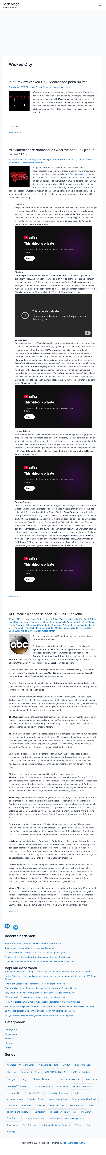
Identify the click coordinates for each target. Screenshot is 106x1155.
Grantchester (62, 1086)
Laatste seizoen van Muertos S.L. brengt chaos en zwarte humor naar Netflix (41, 961)
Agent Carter (37, 619)
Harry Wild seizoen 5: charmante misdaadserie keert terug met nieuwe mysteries (42, 1002)
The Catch (18, 628)
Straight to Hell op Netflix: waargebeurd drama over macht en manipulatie (39, 1015)
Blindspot (47, 159)
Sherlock (41, 1105)
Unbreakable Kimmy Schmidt (55, 1125)
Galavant (18, 622)
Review (30, 87)
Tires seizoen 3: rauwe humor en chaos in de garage (29, 948)
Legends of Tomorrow (58, 1093)
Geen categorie (12, 1034)
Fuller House (90, 1079)
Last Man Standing (48, 622)
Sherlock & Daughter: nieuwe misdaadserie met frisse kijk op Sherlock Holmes (41, 988)
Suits (91, 1105)
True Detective (29, 1125)
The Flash (12, 1118)
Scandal (83, 625)
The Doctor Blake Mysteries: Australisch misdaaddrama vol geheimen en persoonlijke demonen (49, 1006)
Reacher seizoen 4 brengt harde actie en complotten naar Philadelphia (37, 957)
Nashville (20, 625)
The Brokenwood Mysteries (63, 1112)
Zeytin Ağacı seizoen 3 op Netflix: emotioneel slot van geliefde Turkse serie (40, 1011)
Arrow (66, 1064)
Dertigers (12, 1079)
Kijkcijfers (9, 1038)
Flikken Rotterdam (70, 1079)
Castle (72, 619)
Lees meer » (14, 126)
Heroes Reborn (60, 159)
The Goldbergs (43, 628)
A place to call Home (48, 1065)
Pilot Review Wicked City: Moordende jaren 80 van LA (51, 82)
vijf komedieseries (76, 174)
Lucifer (76, 1093)
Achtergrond (35, 159)
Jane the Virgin (36, 1093)
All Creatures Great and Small (20, 1065)
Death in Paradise (80, 1072)
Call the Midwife (55, 1071)
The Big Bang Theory (17, 1112)
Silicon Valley (77, 1105)
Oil (49, 625)
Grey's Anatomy (31, 622)
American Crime (51, 619)
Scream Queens (84, 159)
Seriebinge (11, 4)
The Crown (86, 1112)
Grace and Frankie (41, 1086)
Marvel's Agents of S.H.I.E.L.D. (73, 622)
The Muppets (68, 628)
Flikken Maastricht (44, 1079)
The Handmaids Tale (33, 1118)
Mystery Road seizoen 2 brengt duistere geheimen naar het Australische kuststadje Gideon (47, 971)
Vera (88, 1125)
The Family (30, 628)
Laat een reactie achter (59, 87)
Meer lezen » (15, 132)
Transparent (12, 1125)
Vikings (11, 1131)
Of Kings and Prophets (36, 625)
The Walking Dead (74, 1118)
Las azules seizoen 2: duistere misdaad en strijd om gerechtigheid (35, 952)
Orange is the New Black (84, 1099)
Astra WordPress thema (74, 1143)
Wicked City (41, 87)
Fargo (24, 1079)
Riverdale (27, 1105)
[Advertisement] (53, 31)
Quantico (72, 159)
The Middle (56, 628)
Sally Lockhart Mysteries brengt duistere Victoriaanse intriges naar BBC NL (39, 993)
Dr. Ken (79, 619)
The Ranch (54, 1118)
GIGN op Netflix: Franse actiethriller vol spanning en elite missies (35, 997)
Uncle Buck (14, 631)
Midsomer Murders (15, 1099)
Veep (78, 1125)
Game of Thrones (16, 1086)
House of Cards (15, 1093)
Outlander (12, 1105)
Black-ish (64, 619)
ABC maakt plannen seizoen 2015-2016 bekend (45, 614)
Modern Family (36, 1099)
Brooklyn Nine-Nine (30, 1072)
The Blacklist (39, 1112)
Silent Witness (57, 1105)
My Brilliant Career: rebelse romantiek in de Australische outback (35, 943)
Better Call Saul (83, 1065)
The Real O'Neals (84, 628)
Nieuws (25, 619)
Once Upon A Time (60, 625)
